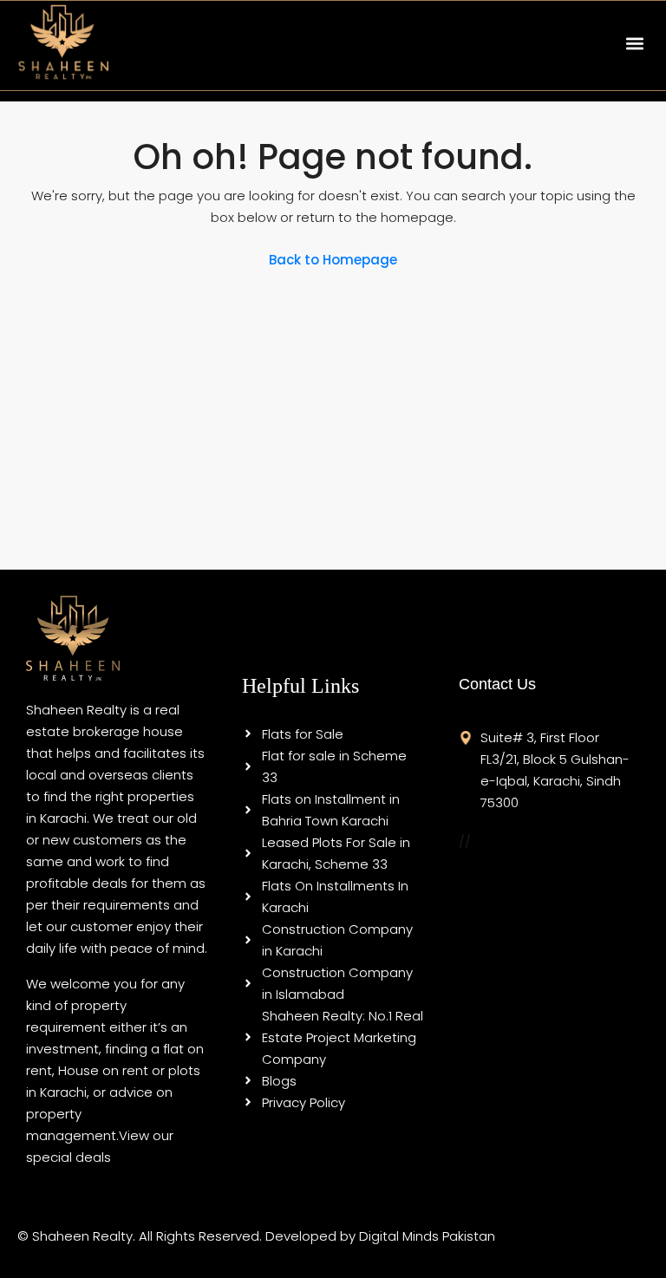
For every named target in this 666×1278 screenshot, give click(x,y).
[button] (634, 43)
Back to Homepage (333, 260)
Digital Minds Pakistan (427, 1236)
